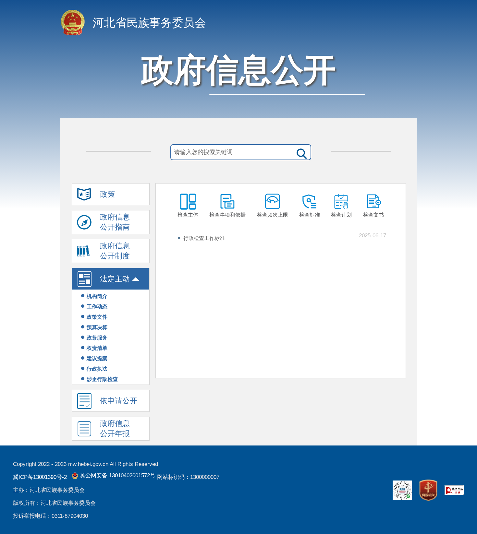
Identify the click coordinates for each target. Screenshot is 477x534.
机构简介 (97, 296)
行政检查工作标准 (204, 238)
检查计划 (341, 215)
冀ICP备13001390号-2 (40, 477)
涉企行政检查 (102, 379)
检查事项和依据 (227, 215)
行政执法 (97, 369)
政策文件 (97, 317)
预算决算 (97, 327)
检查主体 (187, 215)
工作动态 (97, 306)
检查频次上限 (272, 215)
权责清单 (97, 348)
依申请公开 (118, 401)
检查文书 (373, 215)
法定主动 (115, 279)
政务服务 (97, 337)
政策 (107, 194)
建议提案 (97, 358)
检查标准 (309, 215)
